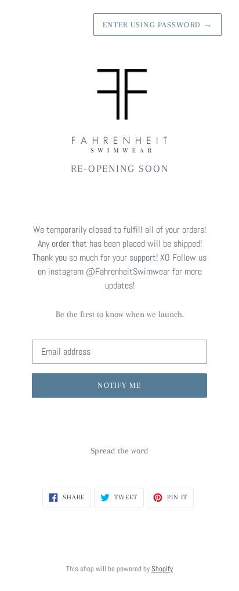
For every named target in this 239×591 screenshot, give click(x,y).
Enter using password (157, 24)
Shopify (162, 569)
